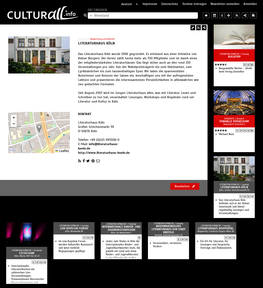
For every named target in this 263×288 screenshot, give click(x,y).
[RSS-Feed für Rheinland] (237, 15)
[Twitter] (88, 161)
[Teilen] (204, 27)
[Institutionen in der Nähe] (241, 130)
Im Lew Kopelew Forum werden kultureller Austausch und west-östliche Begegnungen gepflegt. (76, 246)
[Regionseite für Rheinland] (206, 15)
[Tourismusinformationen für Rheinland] (222, 15)
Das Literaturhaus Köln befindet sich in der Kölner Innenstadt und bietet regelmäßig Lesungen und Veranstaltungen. (234, 206)
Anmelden (250, 4)
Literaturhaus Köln (234, 187)
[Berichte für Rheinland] (253, 15)
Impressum (150, 4)
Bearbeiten (182, 186)
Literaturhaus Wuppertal (216, 228)
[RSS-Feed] (198, 27)
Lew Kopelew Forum (74, 228)
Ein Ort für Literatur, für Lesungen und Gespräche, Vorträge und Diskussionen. (216, 245)
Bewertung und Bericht (102, 38)
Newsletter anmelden (225, 4)
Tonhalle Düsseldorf (234, 121)
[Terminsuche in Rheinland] (214, 15)
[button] (39, 128)
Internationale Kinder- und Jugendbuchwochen (121, 228)
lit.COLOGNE (27, 253)
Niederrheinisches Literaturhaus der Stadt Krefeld (169, 229)
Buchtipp (234, 56)
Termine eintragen (194, 4)
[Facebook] (84, 161)
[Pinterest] (93, 161)
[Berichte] (252, 64)
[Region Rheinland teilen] (245, 15)
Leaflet (63, 151)
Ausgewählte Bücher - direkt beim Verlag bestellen (235, 70)
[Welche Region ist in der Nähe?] (228, 15)
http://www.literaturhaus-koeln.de (104, 153)
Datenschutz (169, 4)
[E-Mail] (98, 161)
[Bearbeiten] (192, 27)
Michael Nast (226, 134)
